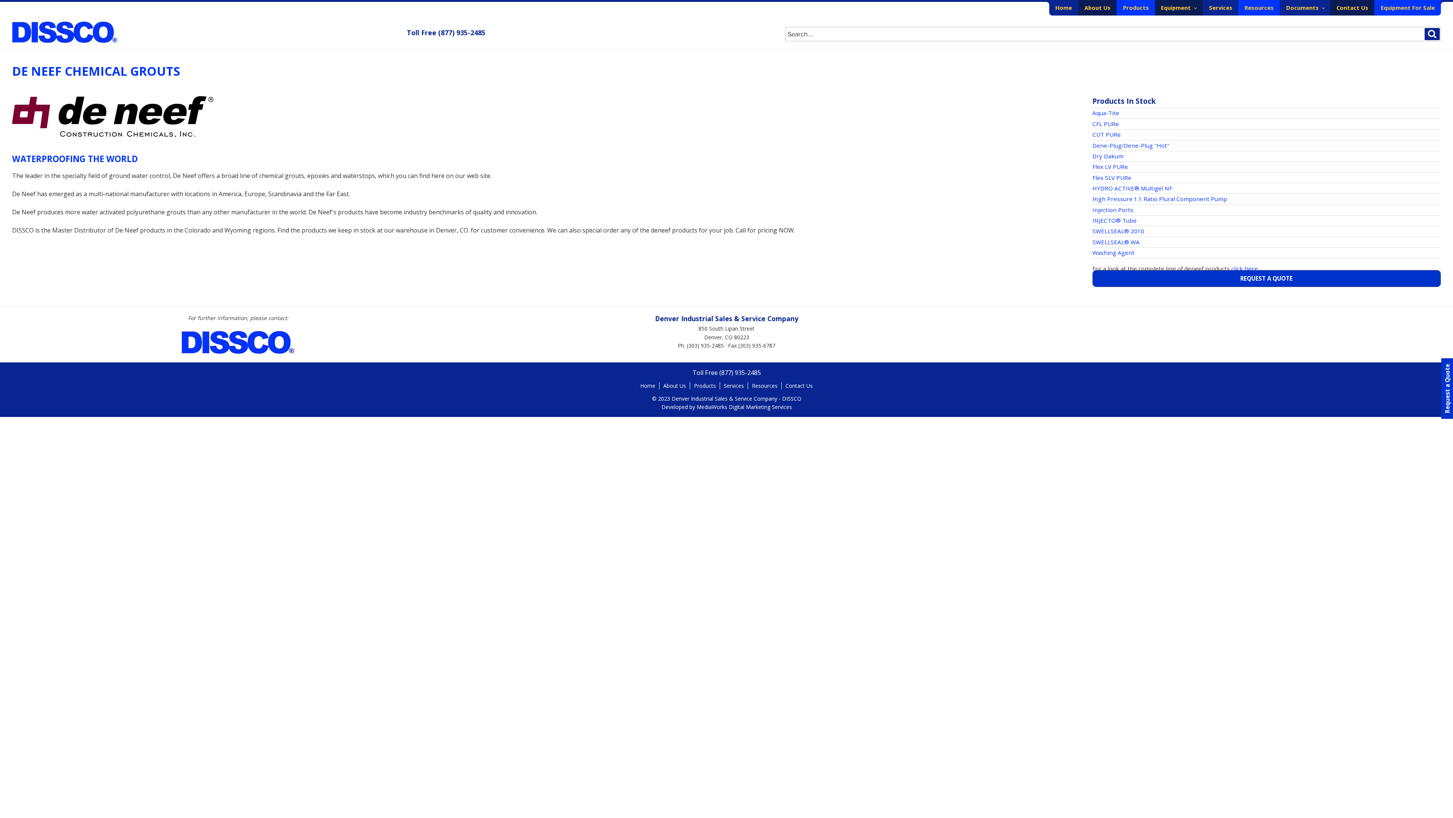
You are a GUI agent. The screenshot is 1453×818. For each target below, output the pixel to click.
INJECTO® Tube (1114, 220)
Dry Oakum (1107, 156)
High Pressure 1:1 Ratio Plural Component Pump (1159, 199)
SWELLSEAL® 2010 (1118, 231)
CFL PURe (1105, 124)
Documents (1302, 7)
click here (1244, 268)
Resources (1259, 7)
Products (1136, 7)
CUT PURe (1106, 134)
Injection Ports (1112, 210)
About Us (1097, 7)
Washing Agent (1113, 252)
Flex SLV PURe (1111, 177)
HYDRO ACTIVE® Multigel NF (1132, 188)
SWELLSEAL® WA (1116, 242)
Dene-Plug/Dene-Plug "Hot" (1130, 145)
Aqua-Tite (1105, 113)
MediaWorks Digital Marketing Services (744, 407)
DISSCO (65, 32)
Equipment (1176, 7)
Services (1220, 7)
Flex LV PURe (1110, 166)
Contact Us (1352, 7)
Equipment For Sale (1408, 7)
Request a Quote (1266, 278)
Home (1063, 7)
